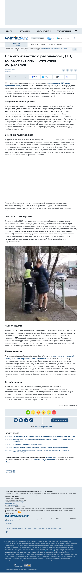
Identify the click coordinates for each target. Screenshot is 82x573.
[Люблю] (38, 412)
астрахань (45, 427)
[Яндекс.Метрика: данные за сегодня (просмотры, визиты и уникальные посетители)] (18, 565)
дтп (50, 427)
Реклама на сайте (10, 503)
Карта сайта (9, 520)
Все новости (9, 523)
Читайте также (12, 433)
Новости (9, 31)
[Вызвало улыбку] (33, 412)
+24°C (53, 38)
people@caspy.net (20, 502)
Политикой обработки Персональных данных (54, 48)
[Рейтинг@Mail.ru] (27, 565)
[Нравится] (28, 412)
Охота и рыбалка (44, 31)
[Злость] (54, 412)
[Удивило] (44, 412)
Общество (16, 46)
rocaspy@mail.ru (13, 505)
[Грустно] (49, 412)
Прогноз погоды (64, 31)
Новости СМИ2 (10, 470)
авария (37, 427)
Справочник (25, 31)
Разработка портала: (21, 569)
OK (75, 49)
